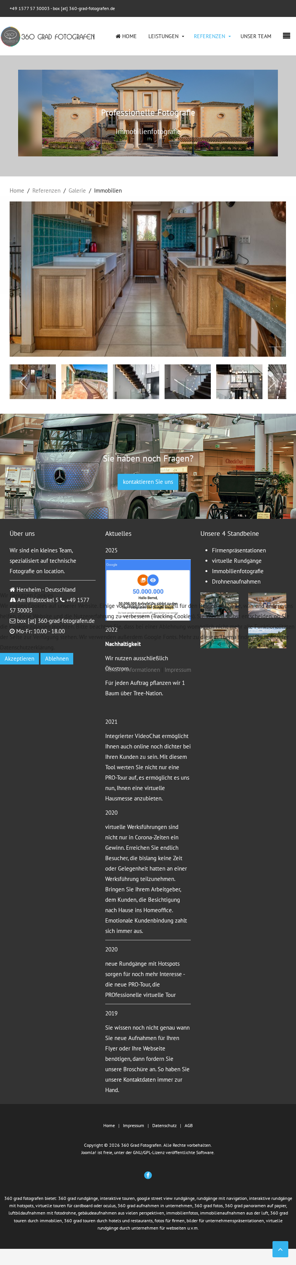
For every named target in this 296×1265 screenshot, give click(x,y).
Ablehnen (57, 658)
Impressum (178, 669)
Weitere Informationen (132, 669)
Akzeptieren (19, 658)
